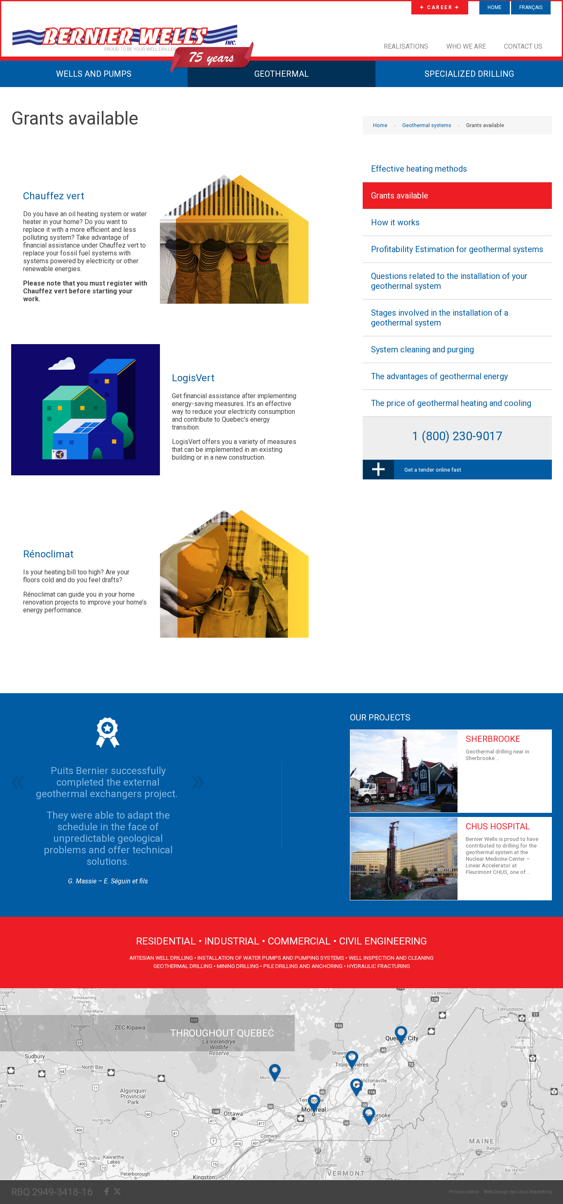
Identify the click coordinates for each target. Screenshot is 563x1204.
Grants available (399, 196)
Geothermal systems (426, 125)
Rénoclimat (48, 554)
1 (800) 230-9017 (457, 436)
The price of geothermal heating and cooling (451, 403)
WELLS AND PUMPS (93, 74)
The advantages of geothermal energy (439, 376)
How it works (395, 222)
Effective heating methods (419, 169)
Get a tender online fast (432, 469)
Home (495, 7)
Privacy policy (464, 1192)
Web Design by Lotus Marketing (517, 1192)
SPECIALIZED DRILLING (469, 74)
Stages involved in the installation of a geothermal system (439, 318)
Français (530, 7)
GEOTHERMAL (281, 74)
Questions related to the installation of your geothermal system (449, 281)
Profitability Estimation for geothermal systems (457, 249)
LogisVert (193, 378)
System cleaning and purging (422, 349)
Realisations (406, 46)
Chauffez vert (53, 196)
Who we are (466, 46)
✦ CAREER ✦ (440, 7)
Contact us (523, 46)
